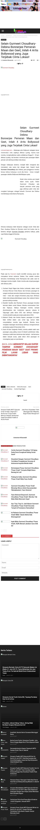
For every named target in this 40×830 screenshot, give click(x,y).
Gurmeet (13, 274)
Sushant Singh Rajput (19, 389)
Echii (4, 675)
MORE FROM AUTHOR (19, 446)
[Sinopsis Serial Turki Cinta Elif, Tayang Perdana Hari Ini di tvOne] (20, 691)
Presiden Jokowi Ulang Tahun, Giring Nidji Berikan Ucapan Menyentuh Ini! (18, 724)
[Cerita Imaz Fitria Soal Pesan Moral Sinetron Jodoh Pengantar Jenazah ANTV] (4, 801)
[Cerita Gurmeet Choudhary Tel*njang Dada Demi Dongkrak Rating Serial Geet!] (5, 452)
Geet (29, 386)
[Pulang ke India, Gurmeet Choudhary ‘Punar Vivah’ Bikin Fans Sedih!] (5, 479)
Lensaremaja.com (6, 150)
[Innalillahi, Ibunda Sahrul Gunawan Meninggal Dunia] (4, 734)
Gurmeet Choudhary (7, 389)
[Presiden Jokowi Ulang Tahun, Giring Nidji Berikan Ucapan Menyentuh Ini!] (20, 717)
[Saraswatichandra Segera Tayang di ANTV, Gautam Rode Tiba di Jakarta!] (4, 750)
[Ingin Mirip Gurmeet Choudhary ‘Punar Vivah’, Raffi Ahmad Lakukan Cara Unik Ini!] (5, 523)
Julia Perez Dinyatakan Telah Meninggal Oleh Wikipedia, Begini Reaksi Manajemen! (30, 411)
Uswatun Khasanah (7, 60)
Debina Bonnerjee (21, 386)
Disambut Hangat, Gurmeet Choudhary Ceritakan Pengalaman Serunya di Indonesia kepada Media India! (24, 461)
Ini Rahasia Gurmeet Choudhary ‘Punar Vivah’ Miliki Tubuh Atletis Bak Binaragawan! (24, 515)
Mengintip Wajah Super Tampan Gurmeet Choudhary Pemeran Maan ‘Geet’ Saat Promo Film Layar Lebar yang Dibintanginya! (20, 349)
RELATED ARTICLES (7, 446)
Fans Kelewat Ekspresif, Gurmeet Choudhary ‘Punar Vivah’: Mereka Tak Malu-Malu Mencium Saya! (24, 497)
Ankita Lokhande (11, 386)
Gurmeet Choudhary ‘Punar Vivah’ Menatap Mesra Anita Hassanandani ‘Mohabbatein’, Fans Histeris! (24, 488)
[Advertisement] (20, 23)
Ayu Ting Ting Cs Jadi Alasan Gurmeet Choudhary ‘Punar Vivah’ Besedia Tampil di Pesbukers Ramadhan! (25, 506)
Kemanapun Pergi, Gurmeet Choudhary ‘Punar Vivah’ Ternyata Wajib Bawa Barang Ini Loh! (25, 470)
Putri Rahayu (6, 727)
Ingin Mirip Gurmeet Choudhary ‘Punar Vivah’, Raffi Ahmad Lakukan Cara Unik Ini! (24, 524)
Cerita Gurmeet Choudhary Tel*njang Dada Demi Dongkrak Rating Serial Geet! (24, 452)
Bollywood (3, 39)
